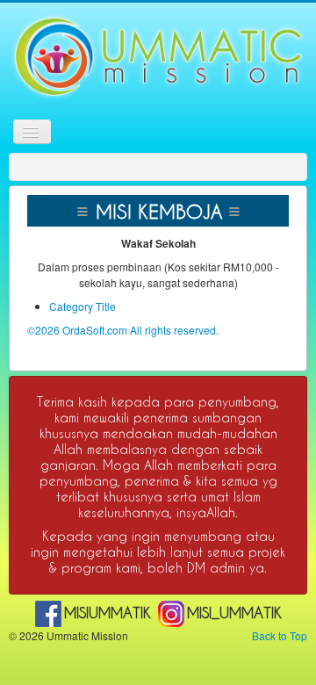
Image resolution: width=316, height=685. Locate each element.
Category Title (82, 306)
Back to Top (279, 635)
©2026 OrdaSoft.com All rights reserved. (123, 329)
